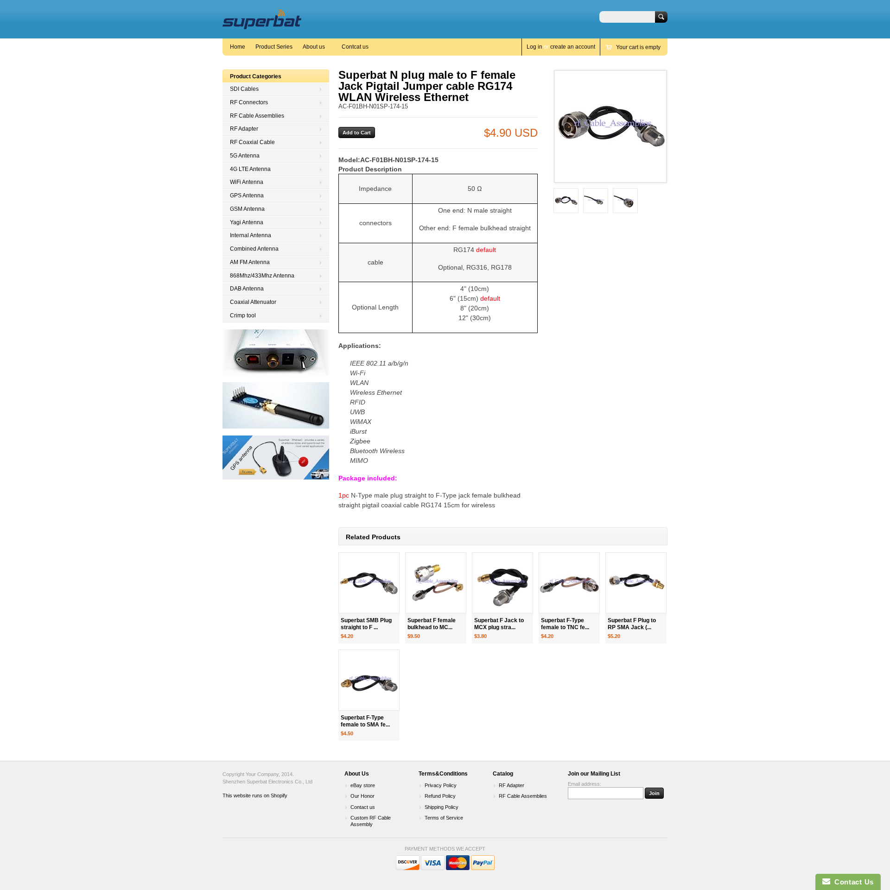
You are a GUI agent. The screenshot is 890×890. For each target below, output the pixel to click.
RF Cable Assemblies (257, 116)
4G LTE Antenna (250, 169)
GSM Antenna (247, 209)
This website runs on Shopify (254, 795)
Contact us (362, 807)
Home (237, 47)
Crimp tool (243, 315)
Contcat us (355, 47)
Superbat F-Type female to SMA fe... (365, 721)
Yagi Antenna (246, 222)
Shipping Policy (441, 807)
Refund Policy (440, 796)
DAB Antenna (247, 288)
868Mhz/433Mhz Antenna (262, 275)
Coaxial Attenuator (253, 302)
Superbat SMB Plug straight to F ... (366, 624)
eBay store (362, 785)
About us (314, 47)
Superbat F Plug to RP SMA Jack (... (632, 624)
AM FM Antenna (250, 262)
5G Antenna (245, 155)
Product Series (273, 47)
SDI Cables (244, 89)
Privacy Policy (441, 785)
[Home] (261, 25)
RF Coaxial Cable (252, 142)
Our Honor (362, 796)
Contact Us (852, 882)
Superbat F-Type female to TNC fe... (565, 624)
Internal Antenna (250, 235)
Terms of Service (444, 818)
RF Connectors (249, 102)
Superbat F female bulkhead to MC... (431, 624)
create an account (572, 47)
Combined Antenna (254, 249)
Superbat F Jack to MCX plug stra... (499, 624)
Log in (534, 47)
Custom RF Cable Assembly (370, 821)
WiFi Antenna (246, 182)
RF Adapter (244, 129)
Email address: (584, 784)
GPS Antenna (247, 195)
